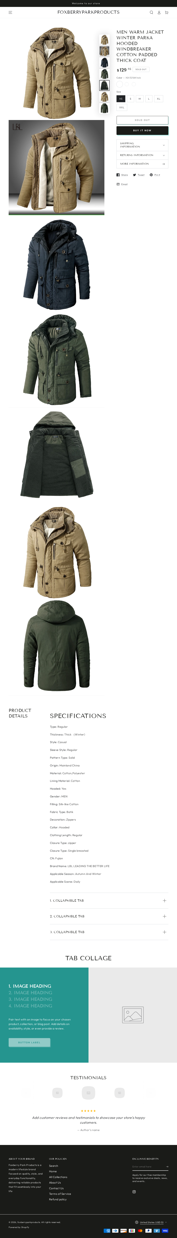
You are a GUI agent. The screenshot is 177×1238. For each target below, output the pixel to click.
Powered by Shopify (19, 1227)
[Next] (149, 1093)
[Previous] (27, 1093)
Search (53, 1165)
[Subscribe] (167, 1167)
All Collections (58, 1177)
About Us (55, 1182)
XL (158, 98)
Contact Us (56, 1188)
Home (53, 1171)
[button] (151, 12)
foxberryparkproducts (28, 1222)
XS (121, 98)
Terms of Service (60, 1193)
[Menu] (10, 12)
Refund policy (58, 1199)
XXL (121, 107)
